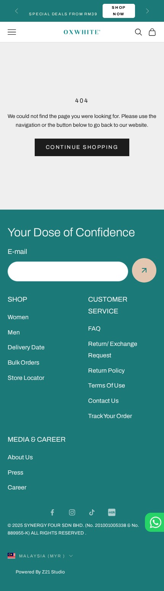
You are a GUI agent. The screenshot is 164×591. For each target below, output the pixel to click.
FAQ (94, 328)
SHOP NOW (119, 10)
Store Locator (26, 378)
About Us (20, 457)
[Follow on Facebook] (52, 512)
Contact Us (103, 400)
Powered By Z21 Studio (40, 572)
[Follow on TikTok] (92, 512)
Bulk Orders (23, 362)
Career (17, 487)
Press (15, 472)
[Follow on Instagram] (72, 512)
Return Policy (106, 370)
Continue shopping (82, 147)
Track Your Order (110, 416)
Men (14, 332)
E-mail (17, 251)
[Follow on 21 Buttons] (112, 512)
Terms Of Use (106, 385)
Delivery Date (26, 347)
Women (18, 317)
